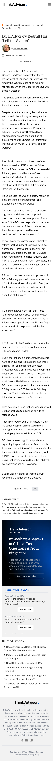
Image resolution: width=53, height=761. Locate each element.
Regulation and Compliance (18, 25)
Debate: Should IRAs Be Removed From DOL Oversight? (25, 657)
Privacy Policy (33, 755)
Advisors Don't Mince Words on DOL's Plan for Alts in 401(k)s (26, 685)
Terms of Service (20, 755)
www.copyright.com (15, 507)
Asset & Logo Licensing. (32, 513)
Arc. (25, 752)
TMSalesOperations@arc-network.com (28, 510)
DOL (19, 28)
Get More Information (26, 576)
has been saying (37, 343)
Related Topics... (21, 489)
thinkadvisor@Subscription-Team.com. (26, 735)
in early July (14, 421)
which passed (26, 373)
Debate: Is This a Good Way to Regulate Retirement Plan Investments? (25, 677)
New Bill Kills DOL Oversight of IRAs (24, 663)
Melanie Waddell (20, 48)
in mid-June (19, 406)
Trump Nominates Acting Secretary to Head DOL (24, 669)
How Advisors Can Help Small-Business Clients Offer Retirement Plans (25, 649)
